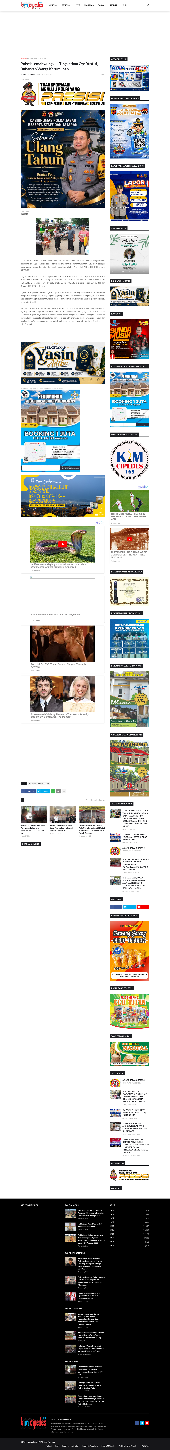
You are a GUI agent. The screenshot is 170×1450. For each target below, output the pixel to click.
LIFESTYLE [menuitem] (113, 5)
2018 (129, 1242)
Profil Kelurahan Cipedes (128, 1446)
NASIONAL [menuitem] (53, 5)
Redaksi (49, 1446)
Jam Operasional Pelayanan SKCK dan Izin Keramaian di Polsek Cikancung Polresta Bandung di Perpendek (134, 1096)
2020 (129, 1234)
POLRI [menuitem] (124, 5)
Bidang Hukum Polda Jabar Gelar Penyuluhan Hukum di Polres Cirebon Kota (61, 828)
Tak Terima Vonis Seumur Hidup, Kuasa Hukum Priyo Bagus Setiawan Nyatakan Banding (91, 1335)
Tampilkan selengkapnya (95, 800)
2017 (129, 1246)
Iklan (57, 1446)
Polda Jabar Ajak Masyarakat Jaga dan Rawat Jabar (90, 1225)
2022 (129, 1226)
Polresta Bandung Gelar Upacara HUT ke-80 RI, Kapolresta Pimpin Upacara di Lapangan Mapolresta (91, 1281)
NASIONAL (145, 1446)
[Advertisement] (85, 33)
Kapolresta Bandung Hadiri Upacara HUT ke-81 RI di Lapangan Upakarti (89, 1295)
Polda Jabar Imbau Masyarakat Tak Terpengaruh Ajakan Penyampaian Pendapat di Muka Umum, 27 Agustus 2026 (91, 1239)
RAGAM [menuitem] (101, 5)
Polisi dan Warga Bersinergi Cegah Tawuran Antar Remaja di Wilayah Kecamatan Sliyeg (91, 1348)
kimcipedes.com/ (33, 1442)
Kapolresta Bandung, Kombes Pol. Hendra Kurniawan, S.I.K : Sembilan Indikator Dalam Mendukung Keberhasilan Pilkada (135, 1145)
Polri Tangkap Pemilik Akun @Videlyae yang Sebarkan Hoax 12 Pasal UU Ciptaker (134, 1127)
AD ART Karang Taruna (133, 848)
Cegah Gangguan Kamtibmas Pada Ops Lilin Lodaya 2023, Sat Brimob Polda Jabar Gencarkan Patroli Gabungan (92, 829)
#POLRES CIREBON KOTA (39, 784)
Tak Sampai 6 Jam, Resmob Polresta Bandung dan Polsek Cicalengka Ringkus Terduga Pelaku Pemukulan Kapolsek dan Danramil (90, 1263)
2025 (129, 1214)
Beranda (24, 58)
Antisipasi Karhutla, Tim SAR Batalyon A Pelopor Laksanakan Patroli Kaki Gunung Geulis (91, 1213)
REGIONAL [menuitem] (66, 5)
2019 (129, 1238)
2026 (129, 1210)
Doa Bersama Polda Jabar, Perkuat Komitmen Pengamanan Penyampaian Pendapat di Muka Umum (135, 864)
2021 (129, 1230)
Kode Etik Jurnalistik (90, 1446)
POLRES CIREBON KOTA (37, 58)
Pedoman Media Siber (70, 1446)
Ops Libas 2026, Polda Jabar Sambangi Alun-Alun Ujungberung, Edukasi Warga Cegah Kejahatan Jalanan (133, 883)
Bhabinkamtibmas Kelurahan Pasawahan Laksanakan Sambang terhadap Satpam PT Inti (33, 829)
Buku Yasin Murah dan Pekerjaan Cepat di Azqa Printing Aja (134, 837)
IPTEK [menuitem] (77, 5)
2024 (129, 1218)
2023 (129, 1222)
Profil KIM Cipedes (108, 1446)
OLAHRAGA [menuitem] (89, 5)
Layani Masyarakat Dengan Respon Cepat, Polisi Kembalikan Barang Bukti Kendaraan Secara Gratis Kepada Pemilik (89, 1319)
